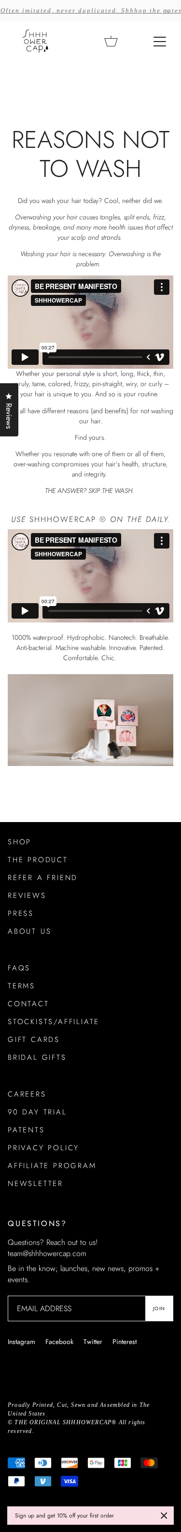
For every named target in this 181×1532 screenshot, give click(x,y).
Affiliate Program (52, 1165)
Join (159, 1308)
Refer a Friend (43, 877)
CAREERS (27, 1094)
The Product (38, 859)
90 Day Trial (37, 1112)
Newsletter (35, 1183)
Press (21, 913)
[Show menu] (160, 41)
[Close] (164, 1515)
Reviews (27, 895)
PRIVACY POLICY (43, 1147)
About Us (29, 931)
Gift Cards (34, 1039)
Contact (28, 1003)
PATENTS (26, 1130)
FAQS (19, 968)
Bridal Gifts (37, 1057)
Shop (19, 842)
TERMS (21, 986)
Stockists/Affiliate (53, 1021)
